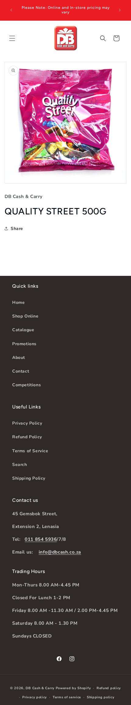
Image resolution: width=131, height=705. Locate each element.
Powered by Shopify (73, 688)
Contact (20, 371)
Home (18, 302)
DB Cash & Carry (40, 688)
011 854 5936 (41, 539)
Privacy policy (34, 697)
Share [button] (17, 228)
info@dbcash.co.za (60, 552)
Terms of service (67, 697)
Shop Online (25, 316)
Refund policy (109, 688)
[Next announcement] (119, 10)
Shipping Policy (28, 478)
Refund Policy (27, 437)
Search (19, 464)
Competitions (26, 385)
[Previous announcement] (11, 10)
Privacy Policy (27, 423)
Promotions (24, 344)
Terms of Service (30, 451)
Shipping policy (101, 697)
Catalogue (23, 330)
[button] (12, 38)
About (18, 357)
